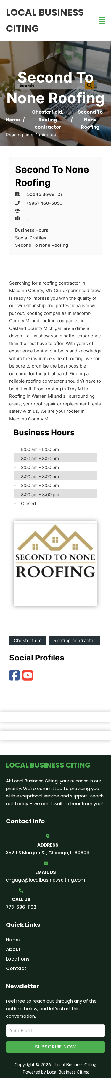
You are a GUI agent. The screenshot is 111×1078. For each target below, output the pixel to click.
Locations (18, 958)
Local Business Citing (45, 20)
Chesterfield (47, 112)
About (13, 949)
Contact (16, 968)
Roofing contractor (74, 640)
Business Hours (31, 230)
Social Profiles (30, 238)
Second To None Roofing (41, 245)
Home (13, 120)
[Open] (102, 20)
